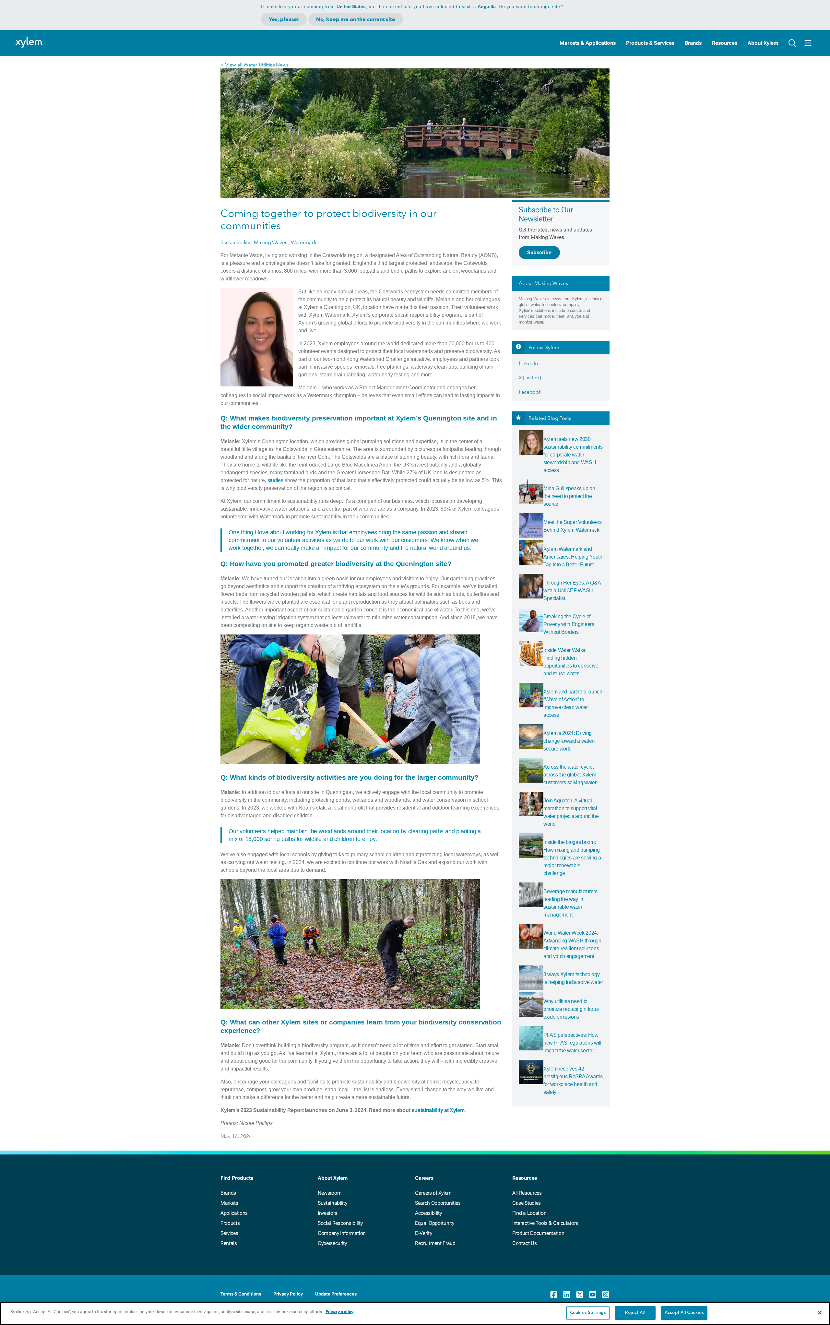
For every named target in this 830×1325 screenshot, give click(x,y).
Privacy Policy (288, 1293)
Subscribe (539, 252)
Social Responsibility (340, 1223)
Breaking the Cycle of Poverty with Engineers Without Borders (568, 624)
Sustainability (332, 1203)
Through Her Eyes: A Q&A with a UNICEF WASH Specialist (572, 590)
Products (230, 1223)
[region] (415, 1313)
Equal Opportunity (434, 1223)
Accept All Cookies (684, 1313)
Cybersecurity (332, 1243)
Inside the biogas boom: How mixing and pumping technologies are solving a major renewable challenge (572, 857)
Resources (724, 43)
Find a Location (529, 1213)
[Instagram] (606, 1294)
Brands (693, 43)
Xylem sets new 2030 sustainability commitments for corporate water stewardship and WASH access (573, 454)
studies (275, 480)
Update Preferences (336, 1293)
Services (229, 1233)
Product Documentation (538, 1233)
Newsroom (329, 1193)
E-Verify (423, 1233)
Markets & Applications (588, 43)
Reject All (635, 1313)
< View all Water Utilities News (254, 65)
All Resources (527, 1193)
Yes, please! (284, 19)
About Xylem (763, 43)
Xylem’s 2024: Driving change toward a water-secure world (569, 740)
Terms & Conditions (240, 1293)
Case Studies (526, 1203)
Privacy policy (339, 1311)
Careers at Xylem (433, 1193)
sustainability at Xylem (438, 1110)
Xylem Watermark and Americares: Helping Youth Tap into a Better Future (572, 556)
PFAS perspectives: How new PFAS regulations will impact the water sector (572, 1042)
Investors (327, 1213)
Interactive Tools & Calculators (545, 1223)
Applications (234, 1213)
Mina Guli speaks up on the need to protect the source (569, 496)
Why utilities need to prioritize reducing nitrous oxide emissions (571, 1009)
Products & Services (650, 43)
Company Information (342, 1233)
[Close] (819, 1313)
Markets (229, 1203)
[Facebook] (554, 1294)
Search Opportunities (438, 1203)
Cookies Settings (588, 1313)
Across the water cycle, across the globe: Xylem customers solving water (570, 774)
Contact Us (524, 1243)
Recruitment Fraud (435, 1243)
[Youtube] (593, 1294)
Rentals (228, 1243)
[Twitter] (580, 1294)
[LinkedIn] (567, 1294)
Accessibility (428, 1213)
